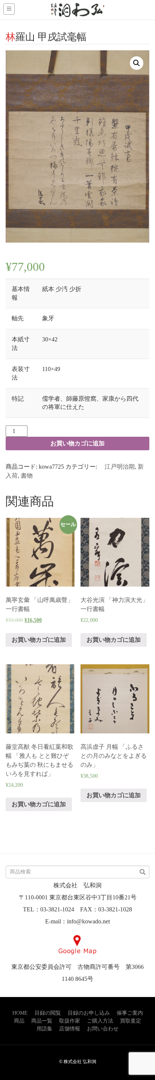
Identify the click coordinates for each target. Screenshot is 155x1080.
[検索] (143, 872)
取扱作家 (69, 1021)
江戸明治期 (117, 466)
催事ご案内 (130, 1013)
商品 (19, 1021)
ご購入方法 (100, 1021)
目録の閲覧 (48, 1013)
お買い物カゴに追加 (77, 443)
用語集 (44, 1029)
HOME (20, 1013)
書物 (27, 475)
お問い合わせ (103, 1029)
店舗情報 (69, 1029)
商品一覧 (41, 1021)
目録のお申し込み (89, 1013)
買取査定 (130, 1021)
